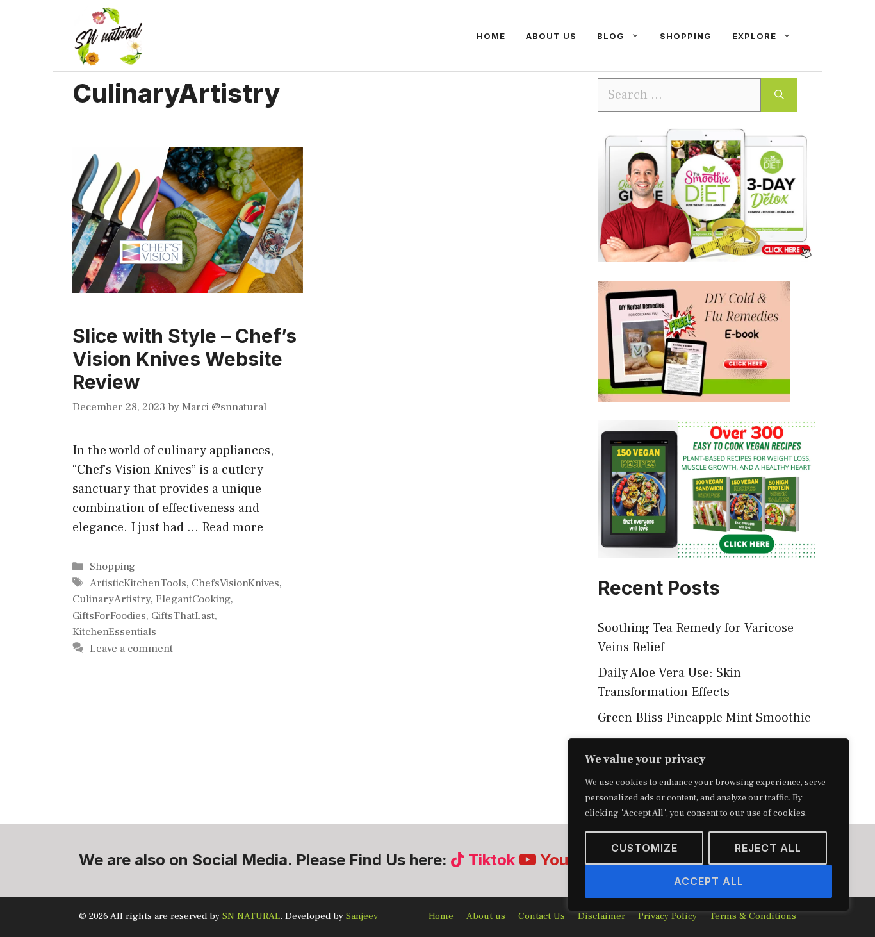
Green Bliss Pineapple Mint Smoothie (704, 717)
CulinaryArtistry (111, 599)
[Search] (779, 95)
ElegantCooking (193, 599)
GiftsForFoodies (109, 616)
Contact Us (541, 916)
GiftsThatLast (183, 616)
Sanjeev (362, 916)
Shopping (686, 36)
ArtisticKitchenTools (138, 583)
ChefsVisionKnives (235, 583)
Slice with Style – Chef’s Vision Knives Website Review (184, 359)
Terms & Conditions (753, 916)
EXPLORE (754, 36)
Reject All (768, 848)
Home (491, 36)
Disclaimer (601, 916)
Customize (644, 848)
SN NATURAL (251, 916)
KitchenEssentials (114, 632)
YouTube (572, 859)
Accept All (709, 881)
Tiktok (491, 859)
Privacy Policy (667, 916)
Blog (611, 36)
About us (551, 36)
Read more (232, 527)
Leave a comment (131, 649)
